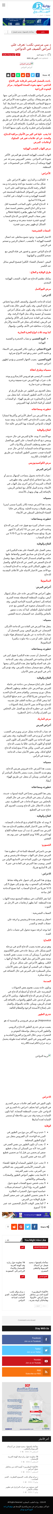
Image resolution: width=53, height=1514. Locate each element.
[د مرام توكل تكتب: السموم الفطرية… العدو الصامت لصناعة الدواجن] (15, 1282)
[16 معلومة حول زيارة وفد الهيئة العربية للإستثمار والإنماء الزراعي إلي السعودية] (15, 1253)
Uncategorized (40, 1247)
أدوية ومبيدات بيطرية (9, 54)
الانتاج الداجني (43, 1276)
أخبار (18, 54)
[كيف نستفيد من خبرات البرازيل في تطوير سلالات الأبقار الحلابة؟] (45, 1489)
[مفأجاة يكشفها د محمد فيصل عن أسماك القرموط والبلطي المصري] (38, 1253)
